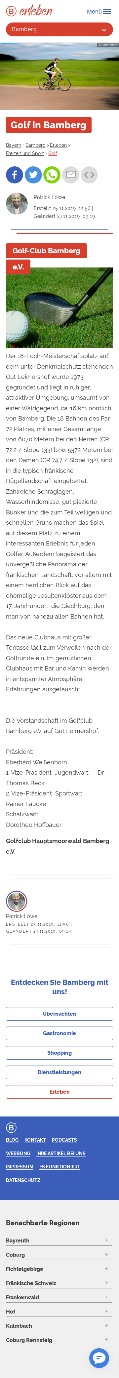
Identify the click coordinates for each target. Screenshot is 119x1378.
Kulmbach (19, 1326)
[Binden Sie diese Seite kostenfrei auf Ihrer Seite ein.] (89, 174)
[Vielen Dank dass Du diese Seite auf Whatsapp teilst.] (51, 174)
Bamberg (24, 29)
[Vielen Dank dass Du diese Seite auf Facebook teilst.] (14, 174)
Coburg (15, 1255)
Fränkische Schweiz (31, 1283)
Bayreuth (17, 1240)
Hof (10, 1312)
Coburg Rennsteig (29, 1340)
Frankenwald (22, 1297)
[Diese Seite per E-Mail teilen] (70, 174)
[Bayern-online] (13, 11)
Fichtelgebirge (24, 1269)
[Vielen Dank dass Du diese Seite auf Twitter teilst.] (33, 174)
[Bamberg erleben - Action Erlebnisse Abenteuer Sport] (36, 10)
